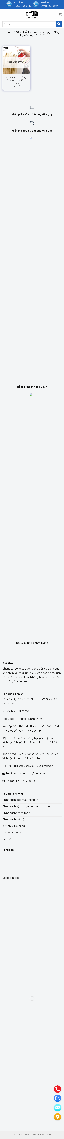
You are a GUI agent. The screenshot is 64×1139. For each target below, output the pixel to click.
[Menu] (4, 14)
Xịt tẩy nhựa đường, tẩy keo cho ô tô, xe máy (16, 80)
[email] (57, 1107)
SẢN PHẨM (22, 32)
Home (8, 32)
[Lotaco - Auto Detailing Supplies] (32, 14)
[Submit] (59, 24)
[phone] (57, 1089)
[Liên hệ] (57, 1116)
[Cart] (60, 14)
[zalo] (57, 1098)
